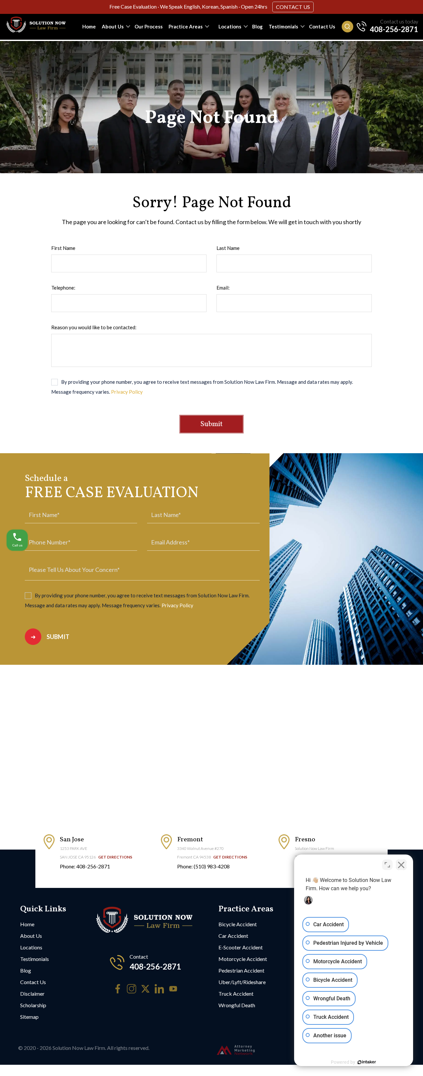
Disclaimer (32, 993)
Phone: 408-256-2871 (85, 866)
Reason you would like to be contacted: (93, 327)
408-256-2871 (394, 29)
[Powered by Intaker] (367, 1062)
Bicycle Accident (237, 924)
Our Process (149, 26)
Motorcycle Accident (242, 959)
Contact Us (293, 7)
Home (89, 26)
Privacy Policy (127, 392)
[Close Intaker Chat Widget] (401, 864)
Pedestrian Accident (241, 970)
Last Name (228, 248)
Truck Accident (235, 993)
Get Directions (115, 857)
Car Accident (233, 936)
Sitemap (29, 1017)
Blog (257, 26)
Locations (229, 26)
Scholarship (33, 1005)
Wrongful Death (236, 1005)
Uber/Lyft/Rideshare (242, 982)
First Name (63, 248)
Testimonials (283, 26)
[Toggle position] (387, 864)
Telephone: (63, 288)
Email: (223, 288)
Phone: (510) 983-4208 (203, 866)
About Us (113, 26)
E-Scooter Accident (240, 947)
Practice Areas (186, 26)
